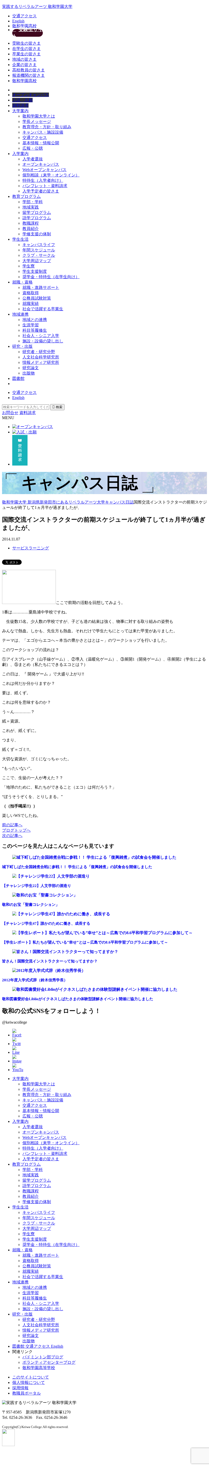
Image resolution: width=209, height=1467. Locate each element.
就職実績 (30, 303)
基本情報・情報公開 (40, 143)
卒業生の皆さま (26, 54)
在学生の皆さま (26, 48)
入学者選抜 (32, 159)
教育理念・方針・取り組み (46, 127)
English (18, 21)
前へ (12, 825)
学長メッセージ (36, 121)
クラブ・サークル (38, 255)
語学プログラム (36, 218)
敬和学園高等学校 (38, 1368)
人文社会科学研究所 (40, 357)
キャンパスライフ (38, 244)
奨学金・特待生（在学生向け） (51, 277)
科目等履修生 (34, 330)
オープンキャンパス (40, 164)
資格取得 (30, 293)
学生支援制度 (34, 271)
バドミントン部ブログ (42, 1357)
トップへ (16, 830)
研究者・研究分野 (38, 352)
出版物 (28, 373)
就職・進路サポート (40, 287)
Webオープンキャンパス (44, 170)
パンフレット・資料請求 (44, 186)
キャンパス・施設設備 (42, 132)
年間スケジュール (38, 250)
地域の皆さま (24, 59)
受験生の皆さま (26, 43)
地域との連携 (34, 319)
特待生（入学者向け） (42, 180)
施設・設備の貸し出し (42, 341)
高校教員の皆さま (28, 70)
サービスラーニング (30, 548)
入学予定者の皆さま (40, 191)
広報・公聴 (32, 148)
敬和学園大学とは (38, 116)
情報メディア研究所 (40, 362)
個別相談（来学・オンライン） (51, 175)
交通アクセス (24, 16)
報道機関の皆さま (28, 75)
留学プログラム (36, 212)
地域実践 (30, 207)
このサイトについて (30, 1377)
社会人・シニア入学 (40, 335)
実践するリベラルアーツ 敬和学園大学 (37, 6)
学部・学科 (32, 202)
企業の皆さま (24, 64)
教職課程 (30, 223)
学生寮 (28, 266)
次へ (12, 835)
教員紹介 (30, 228)
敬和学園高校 (24, 26)
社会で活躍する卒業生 (42, 309)
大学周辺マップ (36, 261)
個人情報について (28, 1382)
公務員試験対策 (36, 298)
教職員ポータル (26, 1393)
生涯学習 (30, 325)
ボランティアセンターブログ (48, 1362)
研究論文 (30, 368)
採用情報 (20, 1388)
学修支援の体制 (36, 234)
